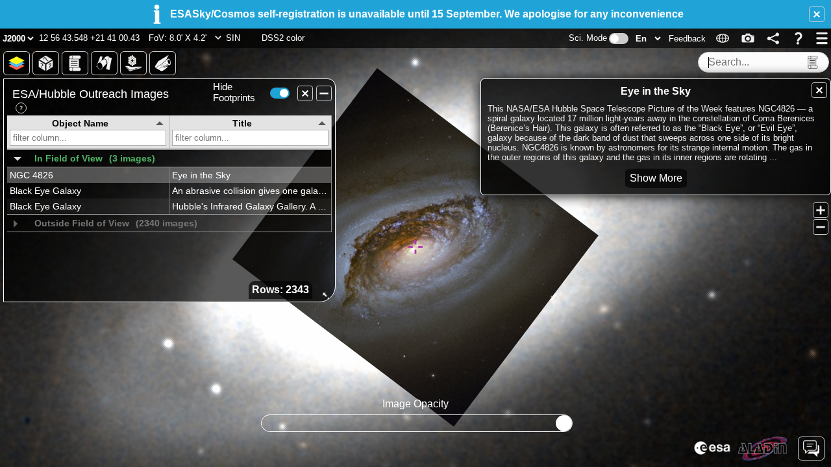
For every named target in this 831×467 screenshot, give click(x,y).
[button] (817, 14)
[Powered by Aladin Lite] (763, 449)
